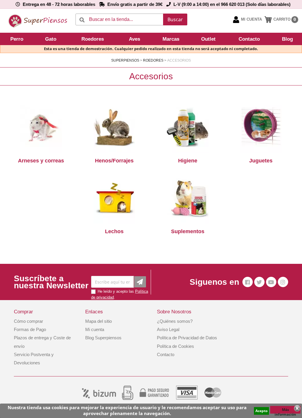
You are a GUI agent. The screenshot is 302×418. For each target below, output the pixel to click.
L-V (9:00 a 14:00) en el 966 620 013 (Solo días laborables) (231, 4)
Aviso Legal (168, 329)
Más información (285, 410)
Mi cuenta (94, 329)
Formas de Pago (30, 329)
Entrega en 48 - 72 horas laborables (59, 4)
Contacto (165, 354)
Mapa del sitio (98, 321)
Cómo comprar (28, 321)
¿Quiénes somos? (175, 321)
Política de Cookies (175, 346)
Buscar (175, 19)
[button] (17, 39)
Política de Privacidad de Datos (187, 337)
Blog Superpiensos (103, 337)
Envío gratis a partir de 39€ (135, 4)
